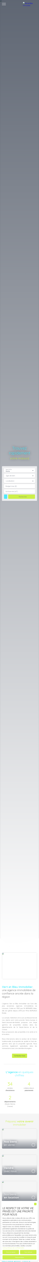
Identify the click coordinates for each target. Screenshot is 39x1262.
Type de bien (10, 476)
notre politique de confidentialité (13, 1248)
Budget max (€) (11, 486)
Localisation (10, 481)
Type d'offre (9, 469)
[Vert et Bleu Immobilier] (30, 4)
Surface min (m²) (12, 491)
